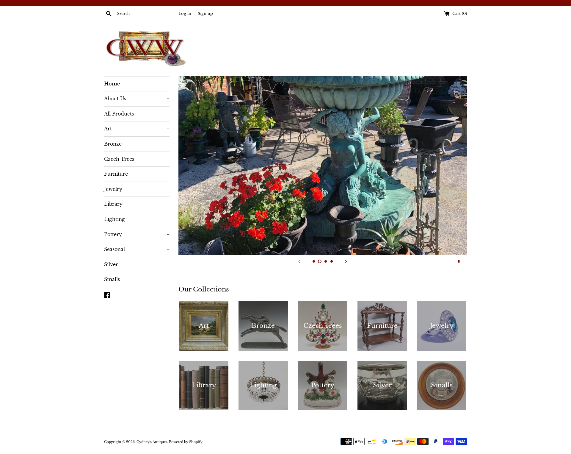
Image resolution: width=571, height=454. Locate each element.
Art (137, 129)
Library (113, 204)
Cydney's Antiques (152, 442)
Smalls (112, 279)
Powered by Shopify (186, 442)
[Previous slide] (299, 261)
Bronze (137, 144)
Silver (111, 264)
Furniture (116, 174)
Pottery (137, 234)
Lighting (114, 219)
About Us (137, 99)
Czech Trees (119, 159)
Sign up (205, 13)
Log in (184, 13)
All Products (119, 114)
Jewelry (137, 189)
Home (112, 84)
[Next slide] (345, 261)
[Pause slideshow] (459, 261)
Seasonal (137, 249)
